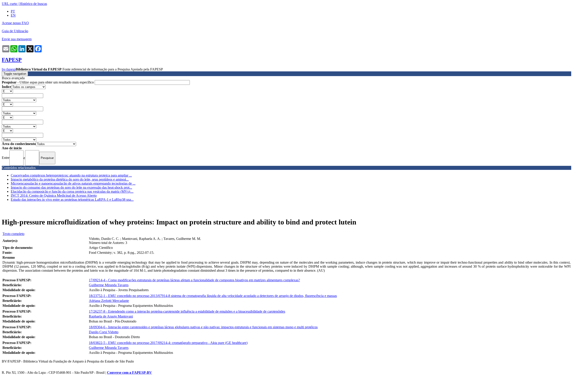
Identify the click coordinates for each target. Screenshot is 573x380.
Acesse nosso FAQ (15, 23)
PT (13, 11)
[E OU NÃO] (7, 91)
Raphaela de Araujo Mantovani (111, 316)
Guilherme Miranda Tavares (108, 285)
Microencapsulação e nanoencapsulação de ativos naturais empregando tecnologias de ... (73, 183)
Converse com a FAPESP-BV (129, 372)
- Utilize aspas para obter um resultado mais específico (48, 82)
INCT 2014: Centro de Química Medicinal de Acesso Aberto (54, 195)
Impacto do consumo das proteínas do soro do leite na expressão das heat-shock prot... (71, 187)
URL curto (9, 4)
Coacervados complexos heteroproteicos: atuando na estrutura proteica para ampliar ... (71, 175)
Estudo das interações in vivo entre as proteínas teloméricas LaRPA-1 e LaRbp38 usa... (72, 199)
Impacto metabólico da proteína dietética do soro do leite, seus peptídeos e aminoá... (70, 179)
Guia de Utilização (15, 31)
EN (13, 15)
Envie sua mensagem (17, 39)
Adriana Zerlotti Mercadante (109, 301)
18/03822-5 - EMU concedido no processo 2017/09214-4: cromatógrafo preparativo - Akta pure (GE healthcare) (168, 343)
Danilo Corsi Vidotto (103, 332)
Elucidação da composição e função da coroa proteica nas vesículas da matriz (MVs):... (72, 191)
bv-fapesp (9, 69)
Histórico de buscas (33, 4)
